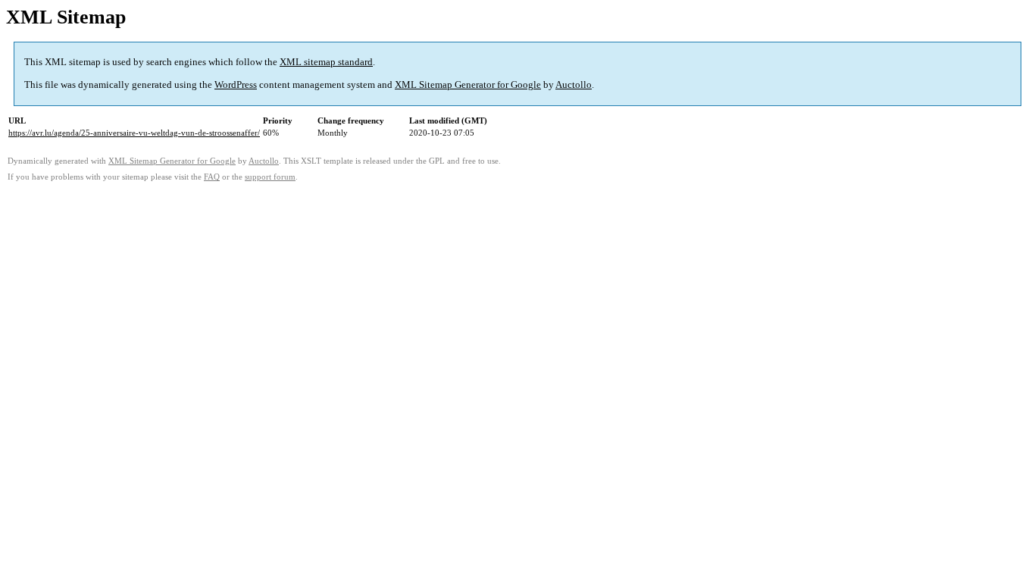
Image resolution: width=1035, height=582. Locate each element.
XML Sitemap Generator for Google (468, 84)
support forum (270, 177)
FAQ (212, 177)
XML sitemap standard (326, 61)
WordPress (235, 84)
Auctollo (573, 84)
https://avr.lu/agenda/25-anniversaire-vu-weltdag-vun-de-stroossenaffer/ (134, 132)
